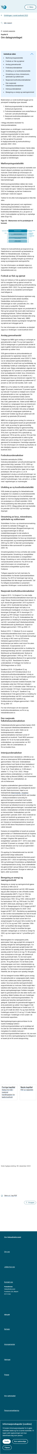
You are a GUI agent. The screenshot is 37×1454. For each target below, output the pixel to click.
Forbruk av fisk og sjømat (15, 61)
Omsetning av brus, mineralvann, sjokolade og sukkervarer (17, 75)
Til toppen (31, 1202)
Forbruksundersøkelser (14, 68)
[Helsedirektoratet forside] (3, 7)
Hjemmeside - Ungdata (19, 793)
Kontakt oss (8, 1282)
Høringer (7, 1360)
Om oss (7, 1252)
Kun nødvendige (20, 1441)
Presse (6, 1375)
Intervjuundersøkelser (13, 89)
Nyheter (7, 1329)
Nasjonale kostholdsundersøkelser (18, 80)
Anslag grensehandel (13, 64)
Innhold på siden (10, 54)
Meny (31, 7)
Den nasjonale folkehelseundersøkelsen (15, 84)
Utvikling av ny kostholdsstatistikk (18, 71)
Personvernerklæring (11, 1410)
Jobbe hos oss (9, 1267)
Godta (6, 1441)
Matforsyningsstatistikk (14, 58)
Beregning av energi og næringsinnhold (20, 92)
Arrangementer (9, 1344)
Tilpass (7, 1447)
